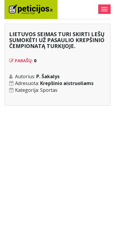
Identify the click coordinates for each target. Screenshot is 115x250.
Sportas (49, 90)
